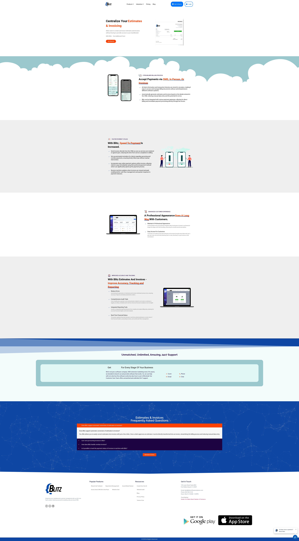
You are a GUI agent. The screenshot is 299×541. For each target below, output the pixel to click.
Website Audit (140, 489)
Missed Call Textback (96, 486)
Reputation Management (112, 486)
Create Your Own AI (142, 486)
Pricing (148, 4)
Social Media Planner (127, 486)
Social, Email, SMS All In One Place (100, 489)
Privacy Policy (140, 496)
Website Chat (115, 489)
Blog (154, 4)
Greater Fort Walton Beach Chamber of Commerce (193, 499)
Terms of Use (140, 500)
